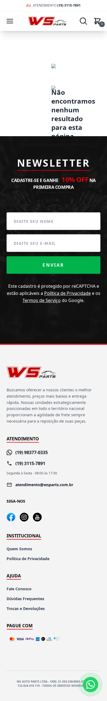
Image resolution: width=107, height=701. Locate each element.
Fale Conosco (19, 588)
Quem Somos (19, 548)
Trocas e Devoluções (26, 608)
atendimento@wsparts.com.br (44, 484)
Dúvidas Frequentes (25, 598)
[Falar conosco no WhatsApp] (90, 684)
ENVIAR (53, 265)
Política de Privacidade (67, 293)
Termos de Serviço (41, 300)
